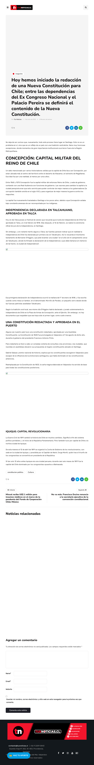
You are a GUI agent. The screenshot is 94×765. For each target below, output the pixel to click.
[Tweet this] (72, 128)
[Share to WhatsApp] (81, 128)
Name (8, 673)
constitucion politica (15, 472)
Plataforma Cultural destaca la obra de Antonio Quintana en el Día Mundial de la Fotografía (58, 540)
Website (9, 689)
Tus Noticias (18, 119)
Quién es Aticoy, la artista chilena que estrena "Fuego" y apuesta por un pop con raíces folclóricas (59, 601)
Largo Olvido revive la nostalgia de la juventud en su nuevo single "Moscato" (57, 570)
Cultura (31, 472)
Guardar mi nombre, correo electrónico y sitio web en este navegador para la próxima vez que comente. (43, 700)
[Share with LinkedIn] (76, 128)
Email (8, 681)
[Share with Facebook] (67, 128)
